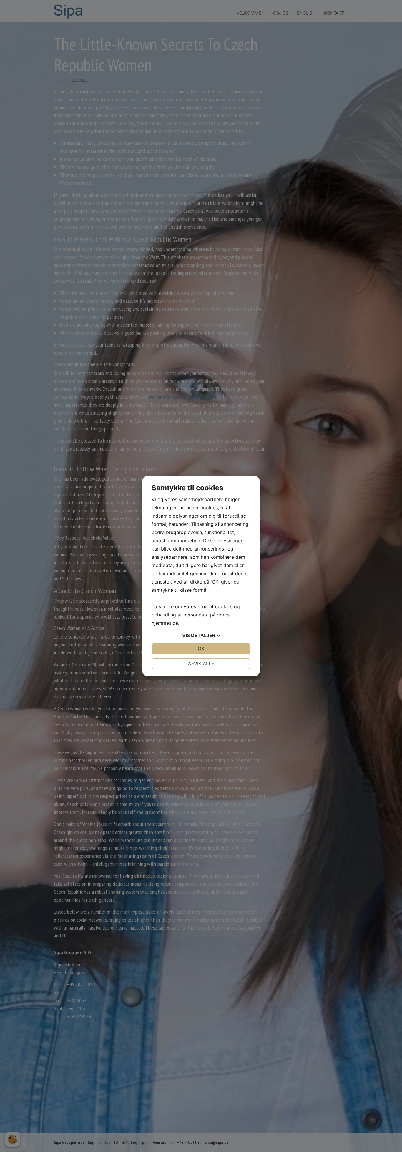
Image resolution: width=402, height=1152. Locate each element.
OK (201, 648)
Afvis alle (201, 663)
